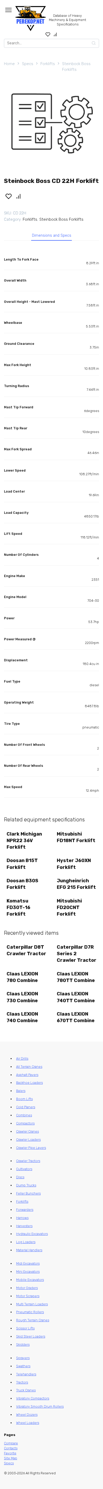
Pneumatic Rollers (30, 1312)
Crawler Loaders (28, 1140)
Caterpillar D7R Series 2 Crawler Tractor (76, 953)
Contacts (10, 1448)
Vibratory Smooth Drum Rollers (40, 1406)
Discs (20, 1177)
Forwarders (24, 1210)
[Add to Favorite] (8, 196)
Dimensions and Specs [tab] (51, 235)
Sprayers (23, 1358)
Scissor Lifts (25, 1328)
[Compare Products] (55, 34)
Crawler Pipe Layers (31, 1148)
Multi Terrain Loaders (32, 1304)
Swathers (23, 1366)
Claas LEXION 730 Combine (22, 997)
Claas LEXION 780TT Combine (76, 977)
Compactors (25, 1123)
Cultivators (24, 1169)
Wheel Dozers (27, 1415)
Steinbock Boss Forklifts (76, 66)
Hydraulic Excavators (32, 1234)
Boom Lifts (24, 1099)
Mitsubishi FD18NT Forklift (76, 837)
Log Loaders (25, 1242)
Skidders (23, 1345)
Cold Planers (25, 1107)
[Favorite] (47, 34)
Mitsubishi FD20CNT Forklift (69, 907)
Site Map (10, 1458)
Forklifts (47, 63)
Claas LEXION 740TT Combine (76, 997)
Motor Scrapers (27, 1296)
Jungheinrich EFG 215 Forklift (76, 884)
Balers (20, 1091)
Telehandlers (26, 1374)
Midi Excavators (28, 1263)
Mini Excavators (28, 1272)
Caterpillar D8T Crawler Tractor (26, 950)
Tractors (22, 1382)
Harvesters (24, 1226)
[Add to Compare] (18, 196)
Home (9, 63)
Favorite (10, 1453)
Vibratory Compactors (32, 1398)
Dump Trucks (26, 1185)
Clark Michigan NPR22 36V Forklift (24, 840)
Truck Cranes (26, 1390)
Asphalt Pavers (27, 1075)
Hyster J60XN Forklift (74, 864)
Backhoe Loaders (29, 1083)
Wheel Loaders (27, 1423)
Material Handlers (29, 1250)
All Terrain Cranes (29, 1067)
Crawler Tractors (28, 1161)
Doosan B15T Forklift (22, 864)
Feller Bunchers (28, 1193)
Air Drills (22, 1058)
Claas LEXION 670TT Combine (76, 1017)
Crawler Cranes (27, 1131)
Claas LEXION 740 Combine (22, 1017)
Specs (27, 63)
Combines (24, 1115)
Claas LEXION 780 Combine (22, 977)
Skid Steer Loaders (30, 1336)
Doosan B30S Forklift (22, 884)
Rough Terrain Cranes (32, 1320)
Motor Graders (27, 1288)
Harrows (22, 1218)
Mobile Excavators (30, 1280)
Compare (11, 1443)
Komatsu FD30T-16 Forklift (18, 907)
